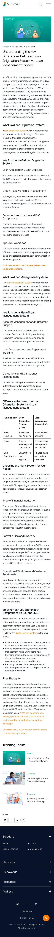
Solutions (8, 836)
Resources (9, 881)
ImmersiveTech (34, 848)
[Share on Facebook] (11, 820)
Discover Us (10, 871)
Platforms (9, 862)
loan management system (19, 282)
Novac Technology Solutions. (30, 924)
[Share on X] (5, 820)
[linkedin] (18, 904)
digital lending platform (27, 632)
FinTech (6, 843)
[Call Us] (46, 918)
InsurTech (31, 843)
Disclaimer (27, 911)
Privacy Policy (27, 917)
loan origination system (15, 130)
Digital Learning (10, 848)
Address (8, 891)
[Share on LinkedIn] (16, 820)
